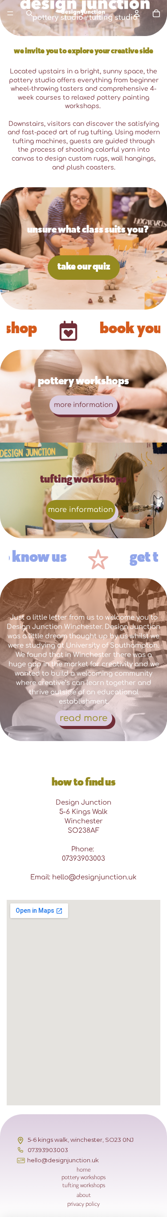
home (83, 1169)
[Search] (29, 13)
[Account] (137, 13)
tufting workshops (83, 1185)
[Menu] (10, 13)
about (84, 1195)
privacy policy (83, 1204)
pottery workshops (83, 1177)
